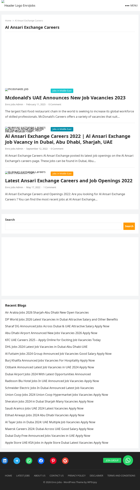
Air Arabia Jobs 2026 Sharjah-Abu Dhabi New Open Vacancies (47, 312)
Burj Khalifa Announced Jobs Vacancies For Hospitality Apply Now (50, 360)
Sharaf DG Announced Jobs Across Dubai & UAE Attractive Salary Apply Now (57, 326)
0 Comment (54, 104)
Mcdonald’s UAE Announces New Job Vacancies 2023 (65, 97)
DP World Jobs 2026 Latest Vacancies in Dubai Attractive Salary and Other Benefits (61, 319)
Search (10, 220)
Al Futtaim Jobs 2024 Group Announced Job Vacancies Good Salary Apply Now (58, 354)
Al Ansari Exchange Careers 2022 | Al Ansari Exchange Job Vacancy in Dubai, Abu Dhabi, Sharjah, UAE (67, 139)
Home (8, 20)
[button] (128, 460)
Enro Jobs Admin (14, 104)
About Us (39, 475)
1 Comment (49, 187)
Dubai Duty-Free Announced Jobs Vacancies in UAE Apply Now (47, 436)
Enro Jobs (56, 482)
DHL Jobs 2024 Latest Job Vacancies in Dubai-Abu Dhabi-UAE (46, 347)
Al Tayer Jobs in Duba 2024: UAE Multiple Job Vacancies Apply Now (50, 422)
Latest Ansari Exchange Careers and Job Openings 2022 (69, 180)
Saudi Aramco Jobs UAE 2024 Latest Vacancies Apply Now (44, 408)
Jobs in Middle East (61, 90)
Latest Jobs (23, 475)
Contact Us (57, 475)
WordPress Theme (73, 482)
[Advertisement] (70, 61)
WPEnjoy (92, 482)
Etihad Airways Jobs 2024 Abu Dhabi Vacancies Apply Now (44, 415)
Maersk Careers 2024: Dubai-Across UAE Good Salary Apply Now (49, 429)
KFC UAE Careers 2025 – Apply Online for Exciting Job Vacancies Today (53, 340)
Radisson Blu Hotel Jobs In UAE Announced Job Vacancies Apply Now (52, 381)
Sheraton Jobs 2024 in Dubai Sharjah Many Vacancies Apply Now (49, 401)
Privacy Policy (76, 475)
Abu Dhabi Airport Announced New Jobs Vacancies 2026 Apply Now (51, 333)
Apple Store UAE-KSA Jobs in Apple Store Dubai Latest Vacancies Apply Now (56, 443)
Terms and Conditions (121, 475)
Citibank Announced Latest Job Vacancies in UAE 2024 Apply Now (49, 367)
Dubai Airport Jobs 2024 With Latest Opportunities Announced (48, 374)
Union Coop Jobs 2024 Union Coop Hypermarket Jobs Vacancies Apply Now (56, 395)
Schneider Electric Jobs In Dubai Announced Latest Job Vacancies (49, 388)
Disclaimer (96, 475)
